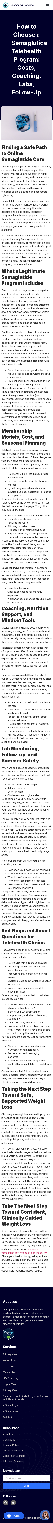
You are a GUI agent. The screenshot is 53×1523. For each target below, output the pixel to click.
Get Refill (8, 1417)
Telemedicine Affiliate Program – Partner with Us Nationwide (25, 1398)
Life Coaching (10, 1378)
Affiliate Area (10, 1411)
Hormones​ (8, 1366)
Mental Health (10, 1372)
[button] (47, 5)
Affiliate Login (10, 1405)
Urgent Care (9, 1384)
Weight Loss (9, 1360)
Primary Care (10, 1354)
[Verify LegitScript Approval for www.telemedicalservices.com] (8, 1338)
